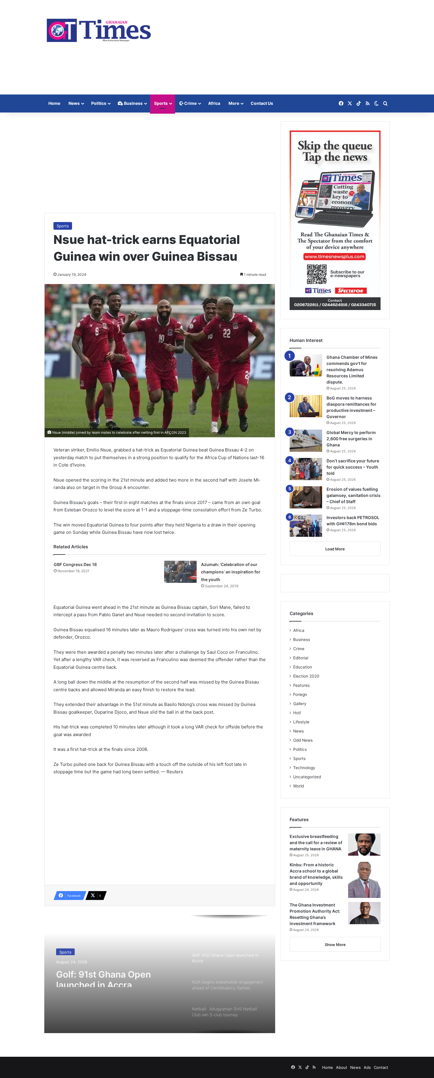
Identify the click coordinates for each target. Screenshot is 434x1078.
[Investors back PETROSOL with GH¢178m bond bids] (306, 526)
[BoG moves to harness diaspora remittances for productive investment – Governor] (306, 406)
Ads (367, 1067)
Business (133, 103)
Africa (214, 103)
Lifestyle (301, 722)
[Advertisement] (276, 47)
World (298, 786)
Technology (304, 767)
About (341, 1067)
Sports (161, 103)
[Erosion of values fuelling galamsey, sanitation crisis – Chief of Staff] (306, 497)
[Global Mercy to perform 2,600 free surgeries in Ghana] (306, 441)
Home (54, 103)
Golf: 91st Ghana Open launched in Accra (103, 976)
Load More (335, 549)
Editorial (300, 657)
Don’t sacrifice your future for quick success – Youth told (353, 467)
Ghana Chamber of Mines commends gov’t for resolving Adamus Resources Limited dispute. (352, 369)
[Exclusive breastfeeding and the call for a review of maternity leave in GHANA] (364, 845)
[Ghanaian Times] (99, 28)
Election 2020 (306, 676)
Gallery (299, 703)
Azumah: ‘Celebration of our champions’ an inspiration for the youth (230, 572)
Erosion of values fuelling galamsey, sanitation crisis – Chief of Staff (354, 495)
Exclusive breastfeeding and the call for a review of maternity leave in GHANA (316, 842)
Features (301, 685)
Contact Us (262, 103)
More (234, 103)
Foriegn (300, 694)
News (74, 103)
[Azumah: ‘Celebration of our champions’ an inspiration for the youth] (180, 572)
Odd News (303, 740)
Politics (98, 103)
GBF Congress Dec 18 (75, 564)
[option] (159, 974)
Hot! (297, 712)
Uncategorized (307, 776)
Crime (190, 103)
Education (302, 667)
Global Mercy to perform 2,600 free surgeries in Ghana (351, 438)
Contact (381, 1067)
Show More (335, 944)
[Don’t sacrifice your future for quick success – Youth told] (306, 469)
